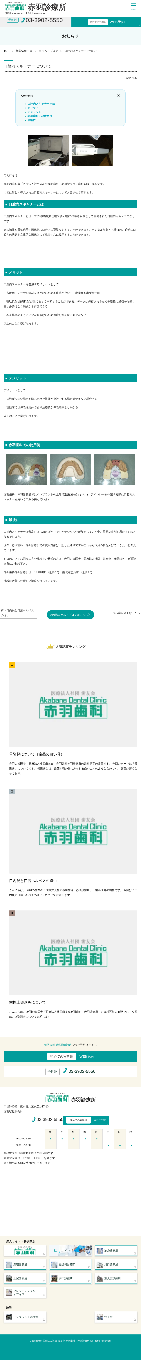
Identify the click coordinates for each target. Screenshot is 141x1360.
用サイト (62, 1250)
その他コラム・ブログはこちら (68, 614)
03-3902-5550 (50, 1119)
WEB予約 (107, 22)
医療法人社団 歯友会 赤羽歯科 (25, 1250)
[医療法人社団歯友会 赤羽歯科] (58, 1097)
